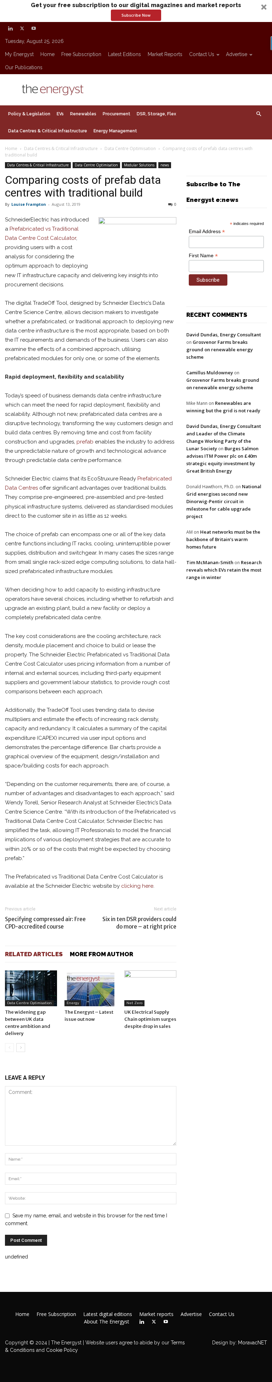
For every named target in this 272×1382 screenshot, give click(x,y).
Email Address (207, 231)
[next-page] (20, 1047)
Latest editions (124, 54)
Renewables (83, 113)
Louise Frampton (28, 204)
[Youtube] (33, 28)
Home (47, 54)
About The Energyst (106, 1321)
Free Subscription (81, 54)
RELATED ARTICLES (34, 954)
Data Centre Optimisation (130, 148)
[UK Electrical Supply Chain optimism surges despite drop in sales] (150, 988)
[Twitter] (22, 28)
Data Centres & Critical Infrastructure (47, 130)
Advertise (236, 54)
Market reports (165, 54)
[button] (136, 11)
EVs (60, 113)
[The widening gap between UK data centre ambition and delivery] (31, 988)
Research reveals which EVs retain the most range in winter (224, 569)
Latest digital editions (107, 1314)
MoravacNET (252, 1342)
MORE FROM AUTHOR (101, 954)
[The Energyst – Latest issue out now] (90, 988)
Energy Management (115, 130)
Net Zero (134, 1003)
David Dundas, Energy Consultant (223, 334)
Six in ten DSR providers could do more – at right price (139, 923)
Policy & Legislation (29, 113)
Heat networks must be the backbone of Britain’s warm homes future (223, 539)
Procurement (116, 113)
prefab (85, 442)
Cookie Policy (62, 1350)
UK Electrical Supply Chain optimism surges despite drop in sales (150, 1019)
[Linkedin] (10, 28)
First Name (203, 255)
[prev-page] (9, 1047)
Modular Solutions (139, 165)
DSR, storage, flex (156, 113)
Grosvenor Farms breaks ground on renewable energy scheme (219, 349)
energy (73, 1003)
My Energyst (19, 54)
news (164, 165)
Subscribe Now (136, 15)
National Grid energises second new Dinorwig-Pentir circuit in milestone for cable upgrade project (223, 501)
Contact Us (201, 54)
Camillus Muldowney (209, 372)
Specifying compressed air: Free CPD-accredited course (45, 923)
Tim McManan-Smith (209, 562)
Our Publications (23, 67)
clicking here (137, 886)
